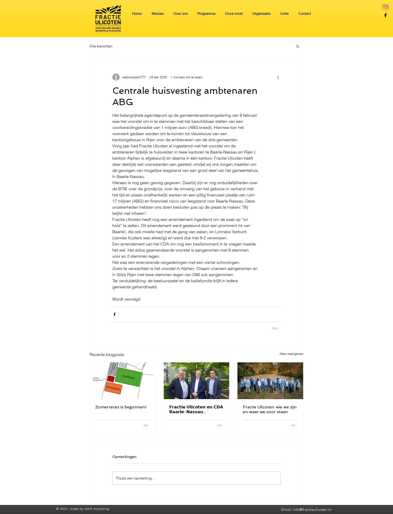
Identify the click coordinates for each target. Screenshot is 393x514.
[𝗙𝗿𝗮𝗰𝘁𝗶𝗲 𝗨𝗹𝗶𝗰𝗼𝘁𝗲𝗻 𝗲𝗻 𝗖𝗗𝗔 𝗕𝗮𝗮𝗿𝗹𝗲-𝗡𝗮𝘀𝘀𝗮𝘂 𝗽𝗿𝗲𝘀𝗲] (196, 380)
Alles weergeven (291, 354)
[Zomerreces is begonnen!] (123, 380)
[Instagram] (385, 7)
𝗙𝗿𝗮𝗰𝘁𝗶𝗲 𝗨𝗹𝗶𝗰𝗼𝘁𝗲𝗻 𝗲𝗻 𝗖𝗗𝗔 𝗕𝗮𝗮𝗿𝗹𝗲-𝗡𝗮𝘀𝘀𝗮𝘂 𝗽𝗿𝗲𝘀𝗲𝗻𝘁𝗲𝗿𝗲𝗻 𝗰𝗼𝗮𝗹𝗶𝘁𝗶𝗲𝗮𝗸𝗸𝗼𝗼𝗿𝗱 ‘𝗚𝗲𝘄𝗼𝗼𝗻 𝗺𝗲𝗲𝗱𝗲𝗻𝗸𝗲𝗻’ (196, 409)
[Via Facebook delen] (114, 314)
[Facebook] (385, 15)
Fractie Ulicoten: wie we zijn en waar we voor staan (270, 409)
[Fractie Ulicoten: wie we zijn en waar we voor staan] (270, 380)
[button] (297, 46)
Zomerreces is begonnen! (120, 407)
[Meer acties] (278, 77)
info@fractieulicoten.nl (312, 509)
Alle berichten (101, 46)
